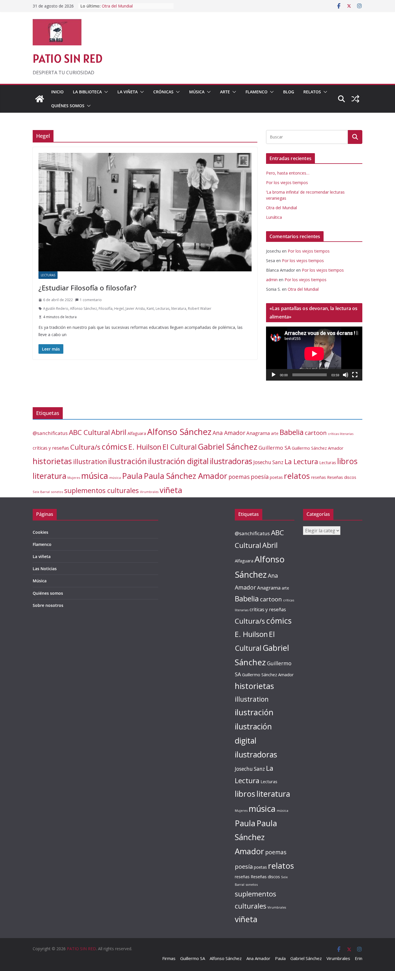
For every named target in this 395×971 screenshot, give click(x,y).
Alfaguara (137, 433)
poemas (239, 477)
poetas (276, 477)
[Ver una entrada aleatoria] (355, 99)
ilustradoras (231, 461)
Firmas (169, 958)
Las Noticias (45, 568)
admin (272, 279)
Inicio (57, 91)
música (94, 475)
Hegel (119, 308)
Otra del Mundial (117, 6)
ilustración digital (178, 461)
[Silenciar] (345, 375)
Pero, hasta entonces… (287, 173)
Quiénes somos (67, 105)
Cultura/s (85, 447)
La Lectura (301, 461)
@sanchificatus (50, 433)
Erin (358, 958)
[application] (314, 354)
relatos (297, 475)
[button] (105, 92)
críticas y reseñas (51, 448)
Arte (225, 91)
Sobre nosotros (48, 605)
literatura (178, 308)
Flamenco (256, 91)
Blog (288, 91)
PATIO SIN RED (67, 58)
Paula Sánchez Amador (185, 475)
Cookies (40, 532)
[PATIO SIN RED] (40, 99)
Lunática (274, 217)
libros (347, 461)
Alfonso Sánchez (83, 308)
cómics (114, 446)
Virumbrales (149, 492)
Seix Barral (41, 492)
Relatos (312, 91)
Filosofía (105, 308)
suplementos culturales (101, 490)
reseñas (318, 477)
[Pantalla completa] (355, 375)
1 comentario (91, 299)
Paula (132, 475)
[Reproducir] (273, 375)
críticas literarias (340, 433)
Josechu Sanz (268, 462)
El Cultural (180, 447)
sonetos (57, 492)
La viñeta (127, 91)
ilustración (127, 460)
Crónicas (163, 91)
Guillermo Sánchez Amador (318, 448)
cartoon (316, 433)
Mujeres (73, 477)
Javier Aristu (135, 308)
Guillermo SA (275, 447)
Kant (150, 308)
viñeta (171, 490)
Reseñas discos (341, 477)
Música (196, 91)
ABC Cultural (89, 432)
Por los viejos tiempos (287, 182)
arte (274, 433)
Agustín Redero (55, 308)
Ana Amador (229, 433)
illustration (90, 461)
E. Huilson (144, 447)
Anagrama (258, 433)
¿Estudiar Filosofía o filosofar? (87, 287)
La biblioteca (87, 91)
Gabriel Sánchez (227, 446)
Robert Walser (199, 308)
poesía (260, 477)
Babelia (292, 432)
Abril (118, 432)
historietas (52, 461)
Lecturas (48, 275)
